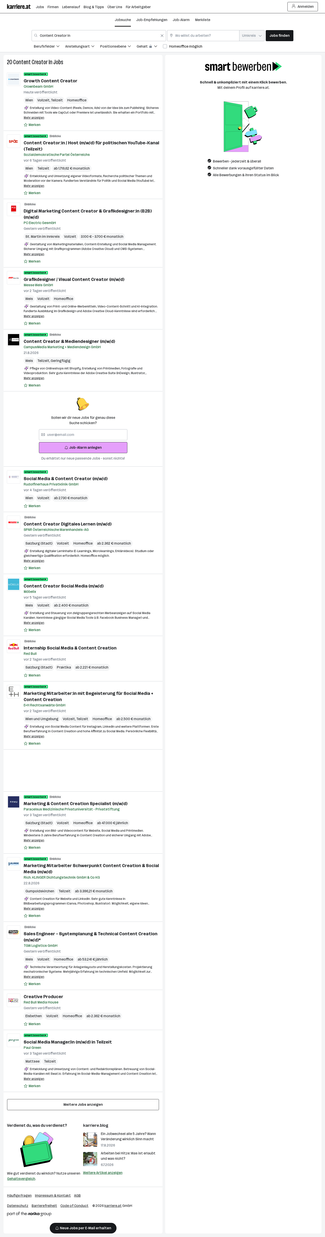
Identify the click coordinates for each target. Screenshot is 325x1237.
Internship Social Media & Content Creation (70, 648)
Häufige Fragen (19, 1195)
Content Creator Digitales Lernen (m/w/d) (67, 524)
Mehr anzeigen (34, 118)
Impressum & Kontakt (53, 1195)
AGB (77, 1195)
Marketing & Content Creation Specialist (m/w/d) (75, 803)
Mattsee (32, 1061)
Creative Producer (43, 996)
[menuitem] (49, 47)
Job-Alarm (181, 20)
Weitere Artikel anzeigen (102, 1173)
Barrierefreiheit (44, 1206)
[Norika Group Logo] (29, 1215)
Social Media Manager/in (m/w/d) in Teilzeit (68, 1042)
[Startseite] (21, 6)
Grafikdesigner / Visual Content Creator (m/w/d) (74, 279)
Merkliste (202, 20)
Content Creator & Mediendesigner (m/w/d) (69, 341)
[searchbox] (83, 434)
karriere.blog (95, 1125)
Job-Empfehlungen (151, 20)
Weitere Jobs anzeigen (83, 1104)
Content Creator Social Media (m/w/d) (63, 586)
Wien (29, 100)
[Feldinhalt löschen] (162, 35)
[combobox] (99, 35)
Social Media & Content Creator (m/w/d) (65, 478)
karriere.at (113, 1206)
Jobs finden (280, 35)
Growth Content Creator (50, 80)
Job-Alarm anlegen (85, 447)
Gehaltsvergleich (21, 1179)
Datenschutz (17, 1206)
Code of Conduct (74, 1206)
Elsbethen (33, 1016)
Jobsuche (123, 20)
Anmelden (306, 6)
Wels (29, 299)
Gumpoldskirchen (39, 891)
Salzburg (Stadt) (38, 543)
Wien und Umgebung (41, 719)
